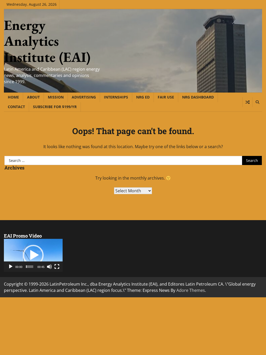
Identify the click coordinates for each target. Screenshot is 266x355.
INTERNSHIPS (116, 97)
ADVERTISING (84, 97)
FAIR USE (166, 97)
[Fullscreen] (56, 266)
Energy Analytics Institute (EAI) (47, 41)
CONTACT (16, 106)
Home (13, 97)
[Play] (10, 266)
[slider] (29, 266)
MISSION (56, 97)
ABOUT (33, 97)
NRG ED (143, 97)
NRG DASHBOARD (198, 97)
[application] (33, 255)
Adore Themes (190, 290)
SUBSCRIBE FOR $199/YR (55, 106)
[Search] (257, 102)
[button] (33, 255)
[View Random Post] (247, 102)
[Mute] (49, 266)
